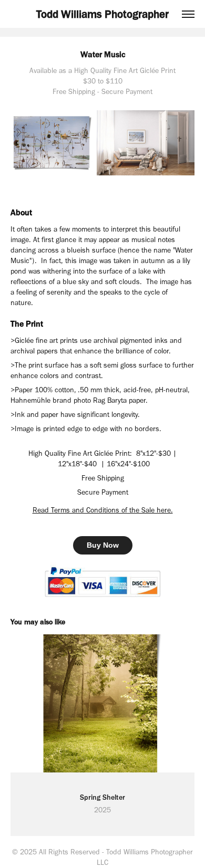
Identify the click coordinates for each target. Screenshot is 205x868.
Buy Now (103, 545)
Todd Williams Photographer (102, 13)
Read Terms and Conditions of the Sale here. (103, 510)
